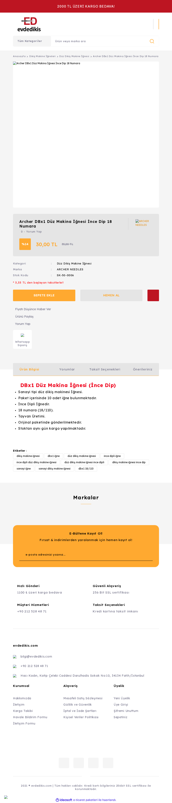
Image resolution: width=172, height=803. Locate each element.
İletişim (19, 704)
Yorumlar (67, 369)
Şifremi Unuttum (126, 711)
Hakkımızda (22, 698)
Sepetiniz (120, 717)
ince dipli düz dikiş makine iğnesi (36, 462)
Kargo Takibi (23, 711)
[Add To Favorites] (153, 295)
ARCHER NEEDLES (70, 269)
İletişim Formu (24, 723)
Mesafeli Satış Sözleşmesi (83, 698)
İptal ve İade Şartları (79, 711)
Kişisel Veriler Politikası (81, 717)
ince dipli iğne (112, 456)
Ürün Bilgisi (29, 369)
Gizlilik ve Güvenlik (77, 704)
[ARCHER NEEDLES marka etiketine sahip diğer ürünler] (144, 224)
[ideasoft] (64, 800)
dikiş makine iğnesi (28, 456)
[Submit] (141, 554)
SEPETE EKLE (44, 295)
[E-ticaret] (85, 800)
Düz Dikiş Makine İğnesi (74, 263)
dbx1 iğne (54, 456)
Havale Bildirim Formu (30, 717)
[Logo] (56, 24)
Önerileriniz (142, 369)
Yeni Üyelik (122, 698)
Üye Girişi (121, 704)
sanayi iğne (24, 468)
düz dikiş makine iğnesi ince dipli (84, 462)
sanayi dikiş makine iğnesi (54, 468)
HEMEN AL (111, 295)
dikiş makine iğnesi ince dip (129, 462)
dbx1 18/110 (86, 468)
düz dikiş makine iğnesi (82, 456)
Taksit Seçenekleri (104, 369)
